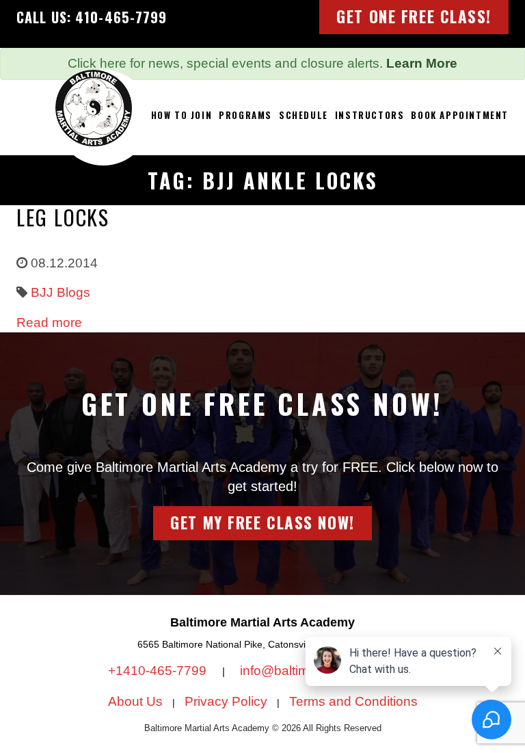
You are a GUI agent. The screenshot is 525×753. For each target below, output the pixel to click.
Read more (49, 322)
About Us (135, 701)
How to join (182, 115)
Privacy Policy (226, 701)
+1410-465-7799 (159, 670)
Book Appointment (460, 115)
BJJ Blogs (60, 292)
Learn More (421, 63)
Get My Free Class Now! (262, 522)
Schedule (303, 115)
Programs (245, 115)
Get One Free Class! (414, 16)
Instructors (370, 115)
